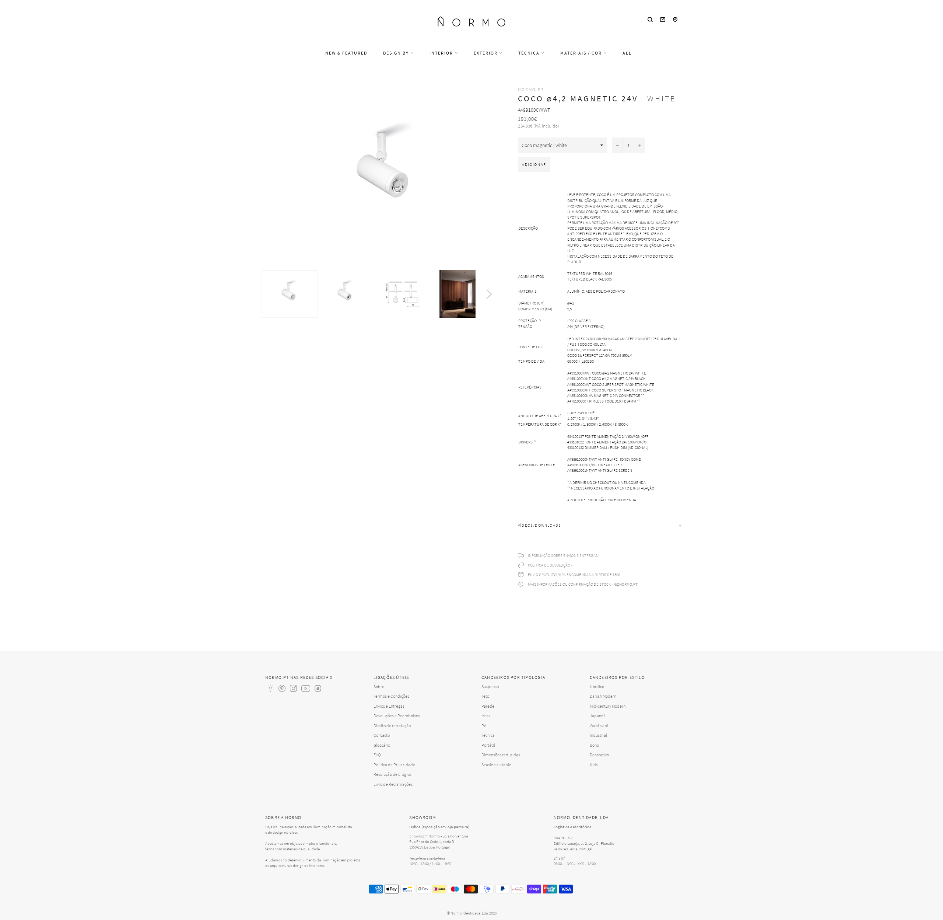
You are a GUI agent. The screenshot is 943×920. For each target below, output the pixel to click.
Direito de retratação (392, 725)
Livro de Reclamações (393, 784)
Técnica (529, 53)
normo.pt (531, 89)
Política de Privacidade (394, 764)
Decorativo (599, 754)
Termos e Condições (391, 696)
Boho (594, 745)
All (627, 53)
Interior (442, 53)
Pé (483, 725)
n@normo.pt (625, 584)
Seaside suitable (496, 764)
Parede (487, 706)
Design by (396, 53)
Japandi (597, 715)
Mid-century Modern (607, 706)
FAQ (377, 754)
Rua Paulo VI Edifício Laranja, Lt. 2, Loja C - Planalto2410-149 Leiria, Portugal (584, 843)
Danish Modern (603, 696)
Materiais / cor (581, 53)
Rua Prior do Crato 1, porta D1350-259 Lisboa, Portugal (431, 844)
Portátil (488, 745)
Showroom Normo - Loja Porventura (438, 836)
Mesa (486, 715)
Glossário (382, 745)
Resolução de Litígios (392, 774)
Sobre (379, 686)
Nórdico (597, 686)
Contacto (382, 735)
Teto (485, 696)
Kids (594, 764)
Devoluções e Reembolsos (397, 715)
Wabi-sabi (599, 725)
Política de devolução (549, 565)
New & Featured (346, 53)
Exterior (486, 53)
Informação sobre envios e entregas (563, 555)
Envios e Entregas (389, 706)
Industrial (598, 735)
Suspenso (490, 686)
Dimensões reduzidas (500, 754)
